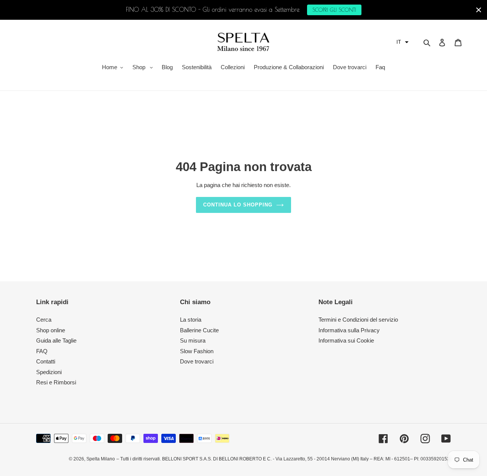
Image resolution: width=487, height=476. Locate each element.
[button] (402, 42)
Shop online (50, 330)
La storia (190, 319)
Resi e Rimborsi (56, 382)
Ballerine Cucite (199, 330)
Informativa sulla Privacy (349, 330)
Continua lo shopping (238, 205)
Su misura (192, 340)
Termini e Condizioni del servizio (358, 319)
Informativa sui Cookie (346, 340)
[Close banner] (478, 9)
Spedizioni (49, 372)
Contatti (45, 361)
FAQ (42, 351)
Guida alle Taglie (56, 340)
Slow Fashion (196, 351)
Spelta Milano (100, 459)
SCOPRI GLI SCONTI (334, 10)
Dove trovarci (196, 361)
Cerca (43, 319)
